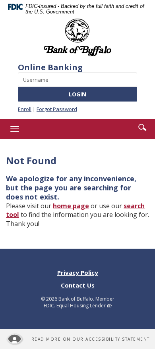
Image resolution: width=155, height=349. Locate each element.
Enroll (24, 109)
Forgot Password (57, 109)
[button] (142, 127)
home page (71, 205)
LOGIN (77, 94)
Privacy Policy (77, 272)
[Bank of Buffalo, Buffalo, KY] (77, 37)
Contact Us (78, 285)
